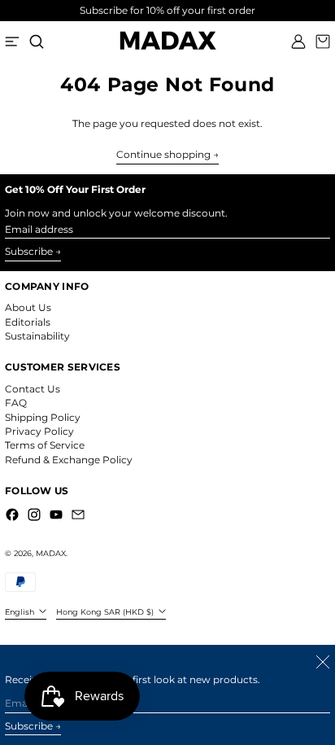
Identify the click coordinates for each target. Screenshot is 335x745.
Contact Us (32, 389)
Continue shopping (163, 154)
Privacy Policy (39, 431)
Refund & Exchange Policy (69, 460)
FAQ (16, 403)
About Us (28, 307)
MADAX (51, 553)
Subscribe (29, 251)
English (21, 611)
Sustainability (37, 336)
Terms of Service (45, 445)
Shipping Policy (42, 417)
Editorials (27, 322)
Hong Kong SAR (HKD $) (106, 611)
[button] (36, 41)
